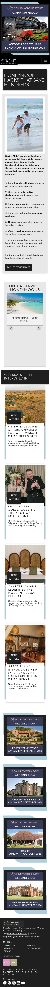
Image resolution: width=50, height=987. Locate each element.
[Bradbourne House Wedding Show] (25, 890)
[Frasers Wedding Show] (25, 838)
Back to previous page (18, 267)
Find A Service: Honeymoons (25, 288)
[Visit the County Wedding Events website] (6, 962)
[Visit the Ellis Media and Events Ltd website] (13, 924)
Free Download (34, 948)
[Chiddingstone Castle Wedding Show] (25, 787)
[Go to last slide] (11, 328)
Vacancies (8, 948)
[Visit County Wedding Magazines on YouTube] (23, 983)
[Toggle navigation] (45, 60)
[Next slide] (39, 328)
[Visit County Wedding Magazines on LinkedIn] (19, 983)
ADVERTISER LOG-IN (12, 956)
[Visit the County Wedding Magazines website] (13, 962)
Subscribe (31, 945)
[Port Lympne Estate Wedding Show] (25, 735)
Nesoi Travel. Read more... (25, 319)
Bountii (28, 258)
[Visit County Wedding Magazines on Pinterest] (10, 983)
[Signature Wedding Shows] (25, 28)
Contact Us (9, 945)
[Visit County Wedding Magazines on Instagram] (14, 983)
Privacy (7, 951)
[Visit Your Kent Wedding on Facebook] (5, 983)
